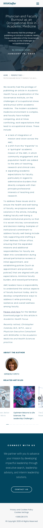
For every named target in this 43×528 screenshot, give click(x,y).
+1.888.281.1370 (21, 517)
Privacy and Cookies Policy (21, 509)
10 (36, 425)
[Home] (10, 3)
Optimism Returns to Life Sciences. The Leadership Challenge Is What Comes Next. (24, 415)
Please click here (12, 312)
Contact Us (21, 489)
